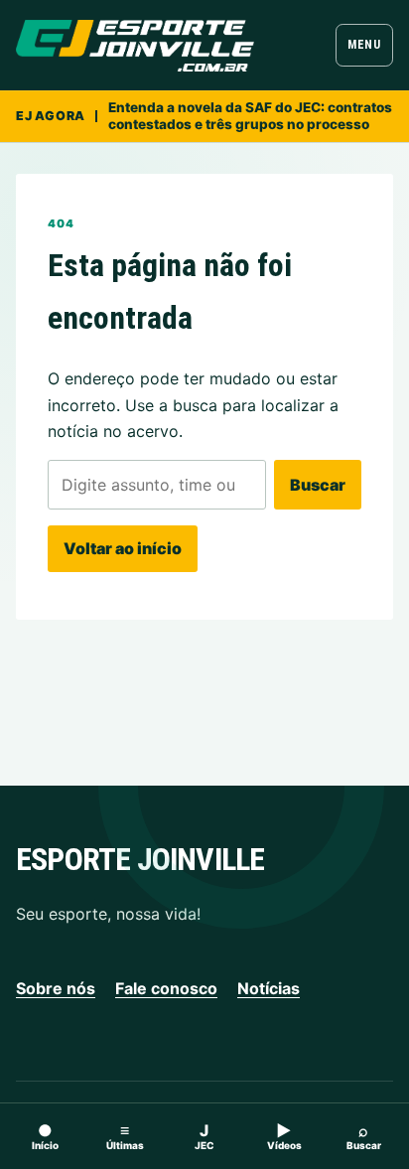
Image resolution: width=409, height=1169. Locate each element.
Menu (363, 45)
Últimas (125, 1135)
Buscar (317, 485)
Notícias (268, 988)
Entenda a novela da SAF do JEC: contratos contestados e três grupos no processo (250, 115)
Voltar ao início (123, 548)
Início (45, 1135)
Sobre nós (55, 988)
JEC (204, 1135)
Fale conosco (166, 988)
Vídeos (284, 1135)
